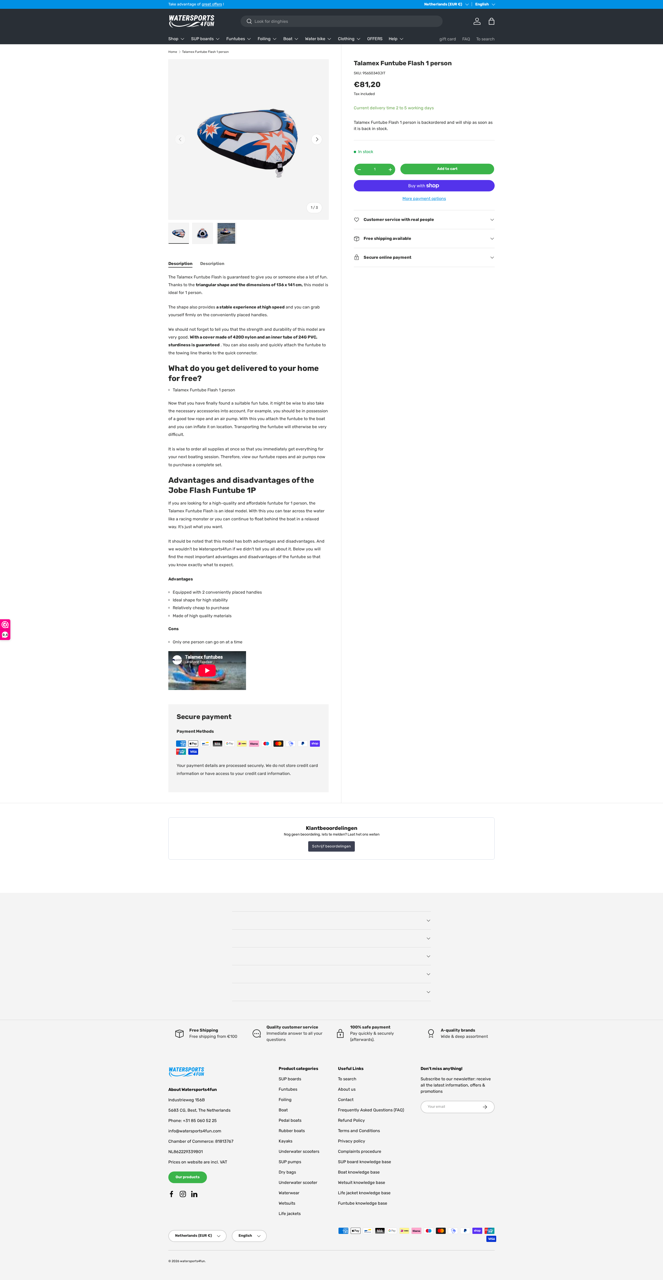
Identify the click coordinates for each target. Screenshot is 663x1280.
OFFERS (375, 38)
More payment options (424, 198)
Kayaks (285, 1141)
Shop (173, 38)
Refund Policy (351, 1120)
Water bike (315, 38)
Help (393, 38)
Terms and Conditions (359, 1130)
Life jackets (290, 1213)
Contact (346, 1099)
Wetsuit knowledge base (361, 1182)
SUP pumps (290, 1161)
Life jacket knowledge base (364, 1192)
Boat (287, 38)
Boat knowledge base (359, 1172)
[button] (491, 21)
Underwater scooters (299, 1151)
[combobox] (342, 21)
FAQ (466, 39)
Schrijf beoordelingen (331, 846)
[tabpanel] (248, 482)
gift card (447, 39)
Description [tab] (180, 263)
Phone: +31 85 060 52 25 (192, 1120)
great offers (212, 4)
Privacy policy (351, 1141)
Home (172, 51)
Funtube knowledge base (362, 1203)
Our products (188, 1177)
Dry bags (287, 1172)
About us (347, 1089)
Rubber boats (292, 1130)
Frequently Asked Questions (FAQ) (371, 1110)
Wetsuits (287, 1203)
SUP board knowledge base (364, 1161)
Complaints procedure (359, 1151)
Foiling (264, 38)
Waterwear (289, 1192)
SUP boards (202, 38)
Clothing (346, 38)
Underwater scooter (298, 1182)
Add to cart (447, 169)
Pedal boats (290, 1120)
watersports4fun (192, 1261)
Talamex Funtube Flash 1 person (205, 51)
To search (485, 39)
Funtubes (235, 38)
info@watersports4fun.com (194, 1130)
